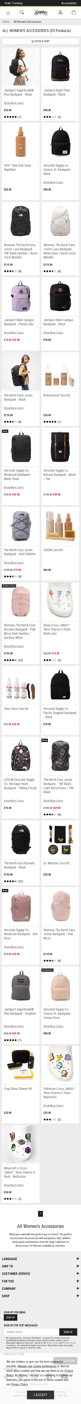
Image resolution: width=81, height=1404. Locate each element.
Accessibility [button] (68, 3)
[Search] (22, 12)
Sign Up (10, 1317)
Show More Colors (14, 103)
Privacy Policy (69, 1343)
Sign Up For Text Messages (21, 1325)
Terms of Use (53, 1343)
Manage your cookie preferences (37, 1366)
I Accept (40, 1395)
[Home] (41, 12)
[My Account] (60, 12)
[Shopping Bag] (74, 12)
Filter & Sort (42, 41)
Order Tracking (13, 3)
